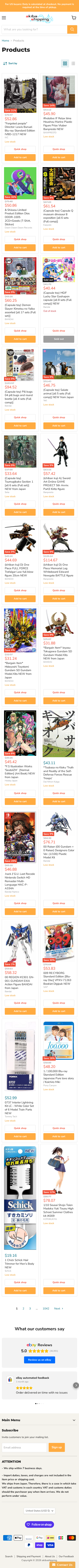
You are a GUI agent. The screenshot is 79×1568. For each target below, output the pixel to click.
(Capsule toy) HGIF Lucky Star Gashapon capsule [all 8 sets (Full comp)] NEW (57, 298)
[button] (3, 1385)
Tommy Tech (11, 1116)
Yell (45, 400)
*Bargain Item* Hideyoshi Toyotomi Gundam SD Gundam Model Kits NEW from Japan (18, 670)
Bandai (46, 307)
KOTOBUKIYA (50, 1219)
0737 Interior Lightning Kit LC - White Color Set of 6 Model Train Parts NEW (19, 1108)
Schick (8, 1270)
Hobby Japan (11, 780)
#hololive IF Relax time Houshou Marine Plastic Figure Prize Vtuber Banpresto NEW (57, 123)
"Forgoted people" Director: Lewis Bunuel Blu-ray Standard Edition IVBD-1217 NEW (20, 129)
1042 (46, 1308)
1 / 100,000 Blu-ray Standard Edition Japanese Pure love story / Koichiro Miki (58, 1076)
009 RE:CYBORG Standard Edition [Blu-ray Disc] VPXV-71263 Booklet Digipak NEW (57, 978)
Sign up (57, 1447)
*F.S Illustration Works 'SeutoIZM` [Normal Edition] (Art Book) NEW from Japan (20, 772)
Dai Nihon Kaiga (51, 781)
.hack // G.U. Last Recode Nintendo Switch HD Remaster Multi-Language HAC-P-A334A (20, 881)
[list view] (73, 63)
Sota (7, 492)
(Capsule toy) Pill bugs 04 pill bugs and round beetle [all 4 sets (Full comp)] (19, 397)
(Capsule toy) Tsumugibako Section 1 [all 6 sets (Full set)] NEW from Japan (19, 483)
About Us (50, 1556)
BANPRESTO (49, 132)
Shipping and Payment (29, 1556)
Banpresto (48, 492)
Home (5, 40)
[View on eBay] (10, 1379)
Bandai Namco (12, 891)
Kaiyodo (47, 224)
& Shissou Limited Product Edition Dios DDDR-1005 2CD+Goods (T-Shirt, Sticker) (17, 217)
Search (8, 1556)
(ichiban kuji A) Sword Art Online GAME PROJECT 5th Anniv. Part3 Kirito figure (57, 483)
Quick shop (20, 149)
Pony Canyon (50, 1085)
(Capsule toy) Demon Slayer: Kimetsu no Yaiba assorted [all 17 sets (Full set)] (20, 310)
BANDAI (9, 319)
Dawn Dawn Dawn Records (18, 227)
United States (38, 1510)
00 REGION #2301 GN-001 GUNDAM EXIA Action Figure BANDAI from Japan (19, 982)
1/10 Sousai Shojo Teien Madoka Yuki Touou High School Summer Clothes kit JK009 (58, 1210)
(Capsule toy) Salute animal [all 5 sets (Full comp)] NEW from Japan (58, 393)
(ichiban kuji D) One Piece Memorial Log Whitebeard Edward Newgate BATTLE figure (58, 570)
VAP (45, 987)
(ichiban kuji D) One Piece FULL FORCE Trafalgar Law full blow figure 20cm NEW (19, 570)
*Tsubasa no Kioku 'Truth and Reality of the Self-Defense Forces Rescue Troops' (58, 773)
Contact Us (64, 1564)
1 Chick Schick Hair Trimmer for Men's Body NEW (19, 1263)
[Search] (72, 29)
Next (57, 1308)
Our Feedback (66, 1556)
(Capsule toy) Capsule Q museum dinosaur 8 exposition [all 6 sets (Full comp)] (58, 216)
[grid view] (65, 63)
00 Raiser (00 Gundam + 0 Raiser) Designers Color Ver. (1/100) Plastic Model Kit (58, 852)
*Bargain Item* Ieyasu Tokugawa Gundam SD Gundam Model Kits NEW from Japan (57, 653)
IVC (6, 137)
